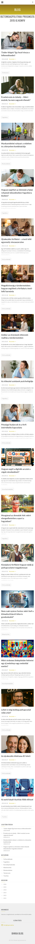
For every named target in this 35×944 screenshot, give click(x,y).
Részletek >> (12, 59)
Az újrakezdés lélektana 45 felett (16, 756)
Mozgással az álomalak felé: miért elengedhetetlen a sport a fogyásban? (16, 518)
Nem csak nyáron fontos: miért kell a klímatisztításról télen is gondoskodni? (17, 614)
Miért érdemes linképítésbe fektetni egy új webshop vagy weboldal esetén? (17, 663)
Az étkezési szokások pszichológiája (17, 381)
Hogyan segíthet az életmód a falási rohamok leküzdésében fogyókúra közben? (17, 193)
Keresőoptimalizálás (7, 489)
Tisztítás (4, 816)
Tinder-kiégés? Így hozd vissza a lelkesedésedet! (17, 828)
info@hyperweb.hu (9, 925)
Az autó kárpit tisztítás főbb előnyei (17, 799)
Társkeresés (5, 72)
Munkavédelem (6, 163)
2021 (4, 898)
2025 (4, 887)
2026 (4, 884)
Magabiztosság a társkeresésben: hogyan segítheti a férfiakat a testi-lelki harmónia (16, 288)
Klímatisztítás (6, 634)
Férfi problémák (6, 259)
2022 (4, 895)
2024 (4, 890)
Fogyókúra (5, 117)
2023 (4, 892)
